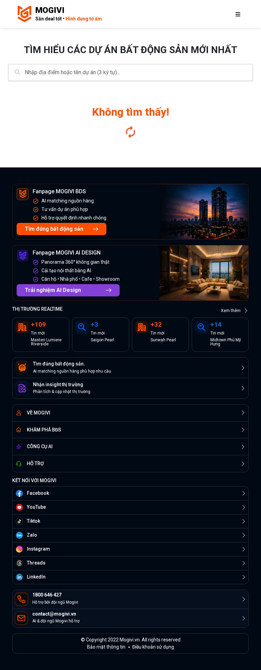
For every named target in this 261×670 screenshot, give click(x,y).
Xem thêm (231, 310)
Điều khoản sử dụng (153, 647)
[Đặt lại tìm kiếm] (130, 132)
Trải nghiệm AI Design (53, 290)
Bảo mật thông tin (106, 647)
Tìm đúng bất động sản (54, 229)
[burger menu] (237, 14)
